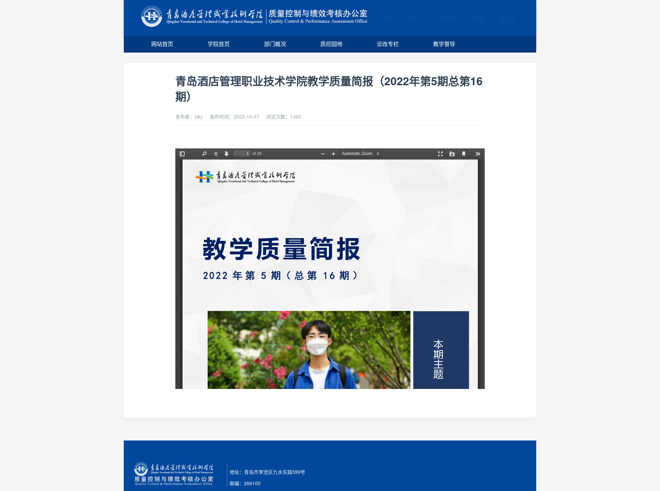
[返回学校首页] (254, 18)
